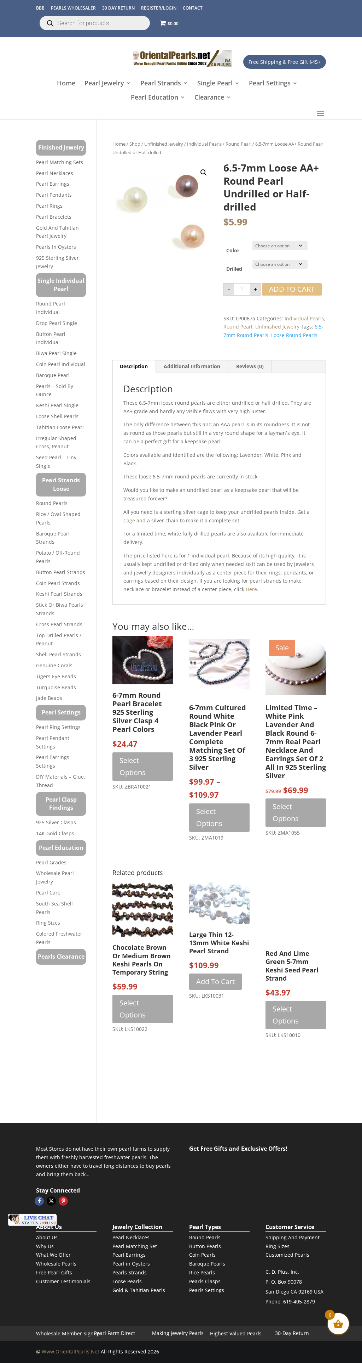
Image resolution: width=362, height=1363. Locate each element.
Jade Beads (49, 698)
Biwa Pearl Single (56, 353)
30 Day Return (118, 8)
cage (129, 520)
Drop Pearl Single (56, 323)
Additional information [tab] (192, 366)
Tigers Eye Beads (56, 676)
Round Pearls (52, 503)
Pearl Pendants (54, 194)
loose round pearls (294, 335)
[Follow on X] (51, 1201)
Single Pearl (215, 83)
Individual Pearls (204, 144)
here (251, 589)
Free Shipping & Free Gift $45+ (285, 61)
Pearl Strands (160, 83)
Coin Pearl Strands (58, 583)
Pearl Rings (49, 205)
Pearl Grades (51, 862)
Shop (134, 144)
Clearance (209, 97)
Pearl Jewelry (104, 83)
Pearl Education (154, 97)
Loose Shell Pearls (57, 416)
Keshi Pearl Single (57, 405)
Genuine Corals (54, 665)
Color (232, 250)
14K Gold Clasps (55, 833)
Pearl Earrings (52, 183)
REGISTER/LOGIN (158, 8)
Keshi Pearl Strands (59, 593)
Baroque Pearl (53, 375)
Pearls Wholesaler (73, 8)
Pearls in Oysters (56, 246)
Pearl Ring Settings (58, 727)
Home (66, 83)
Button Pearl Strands (60, 572)
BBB (40, 8)
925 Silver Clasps (56, 822)
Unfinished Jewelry (163, 144)
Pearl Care (48, 892)
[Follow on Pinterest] (63, 1201)
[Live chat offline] (32, 1220)
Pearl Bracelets (53, 216)
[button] (203, 172)
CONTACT (193, 8)
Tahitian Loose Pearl (60, 427)
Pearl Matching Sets (59, 162)
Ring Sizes (48, 922)
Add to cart (292, 289)
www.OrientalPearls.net (70, 1351)
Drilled (234, 268)
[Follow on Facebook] (39, 1201)
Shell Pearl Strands (58, 654)
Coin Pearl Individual (60, 364)
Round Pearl (238, 144)
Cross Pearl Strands (59, 624)
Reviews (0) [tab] (250, 366)
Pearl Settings (270, 83)
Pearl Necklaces (54, 173)
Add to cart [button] (215, 981)
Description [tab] (134, 366)
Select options (132, 766)
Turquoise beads (56, 687)
